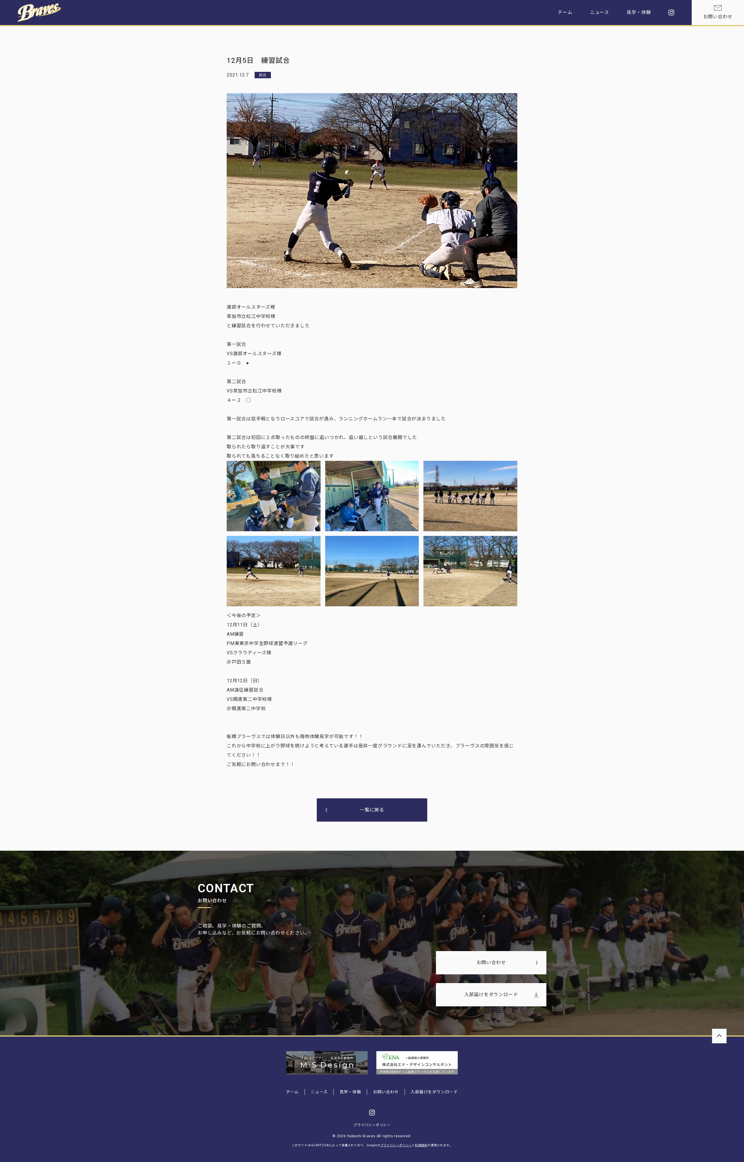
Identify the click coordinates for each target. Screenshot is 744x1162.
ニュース (599, 12)
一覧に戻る (372, 810)
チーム (565, 12)
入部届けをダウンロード (491, 994)
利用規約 (421, 1145)
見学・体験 (639, 12)
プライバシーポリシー (372, 1125)
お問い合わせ (718, 16)
